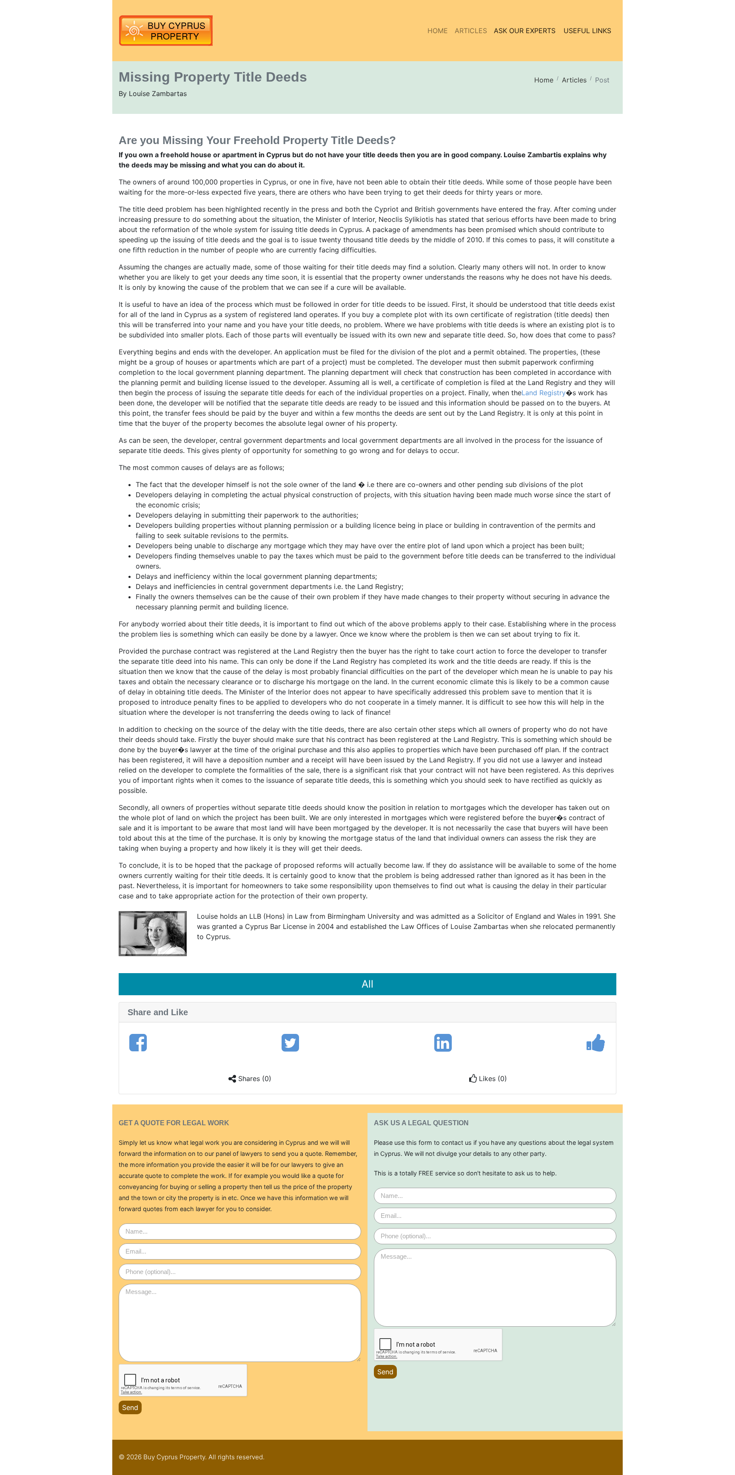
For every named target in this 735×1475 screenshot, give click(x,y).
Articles (471, 30)
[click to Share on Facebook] (138, 1043)
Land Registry (543, 392)
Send (130, 1407)
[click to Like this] (596, 1043)
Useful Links (587, 30)
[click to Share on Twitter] (290, 1043)
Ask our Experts (525, 30)
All (367, 984)
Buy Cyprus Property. (175, 1457)
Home (437, 30)
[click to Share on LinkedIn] (443, 1043)
